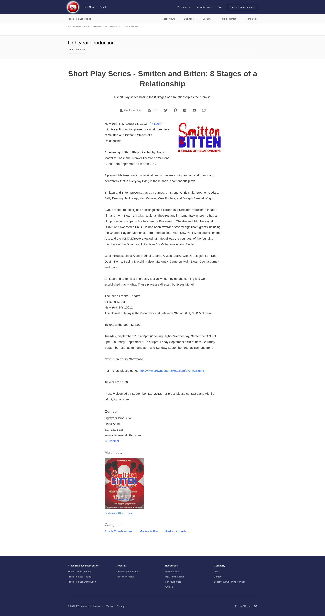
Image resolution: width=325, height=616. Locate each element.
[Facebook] (175, 110)
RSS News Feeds (174, 576)
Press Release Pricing (79, 576)
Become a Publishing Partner (229, 581)
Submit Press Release (242, 7)
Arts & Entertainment (92, 26)
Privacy (120, 606)
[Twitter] (166, 110)
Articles (169, 586)
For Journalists (173, 581)
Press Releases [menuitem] (204, 7)
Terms (109, 606)
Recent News (172, 571)
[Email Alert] (121, 110)
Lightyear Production (129, 26)
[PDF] (194, 110)
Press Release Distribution (82, 581)
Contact (114, 441)
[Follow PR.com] (254, 606)
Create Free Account (127, 571)
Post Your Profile (125, 576)
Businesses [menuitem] (183, 7)
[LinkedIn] (185, 110)
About (217, 571)
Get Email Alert (133, 110)
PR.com (156, 123)
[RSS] (150, 110)
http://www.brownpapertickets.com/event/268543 (171, 370)
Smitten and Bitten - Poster (119, 513)
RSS (155, 110)
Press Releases (74, 26)
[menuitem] (220, 7)
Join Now (89, 7)
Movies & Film (149, 531)
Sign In (103, 7)
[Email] (204, 110)
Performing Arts (111, 26)
